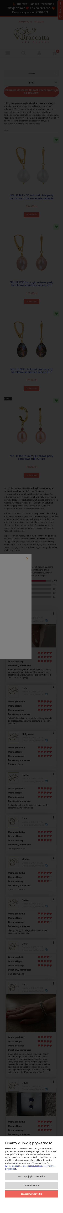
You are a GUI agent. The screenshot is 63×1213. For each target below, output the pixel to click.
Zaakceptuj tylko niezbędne (31, 1176)
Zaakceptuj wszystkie (31, 1194)
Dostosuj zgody (31, 1185)
